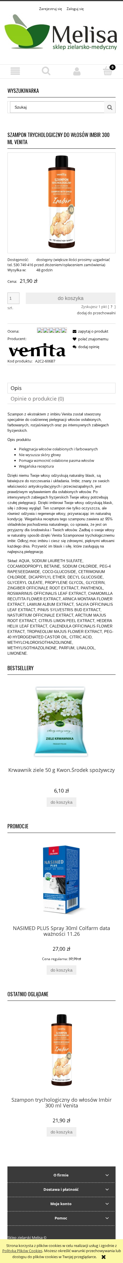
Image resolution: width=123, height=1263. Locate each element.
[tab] (61, 388)
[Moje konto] (76, 71)
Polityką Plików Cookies (22, 1250)
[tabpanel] (61, 533)
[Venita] (37, 349)
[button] (15, 71)
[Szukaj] (110, 107)
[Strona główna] (61, 35)
